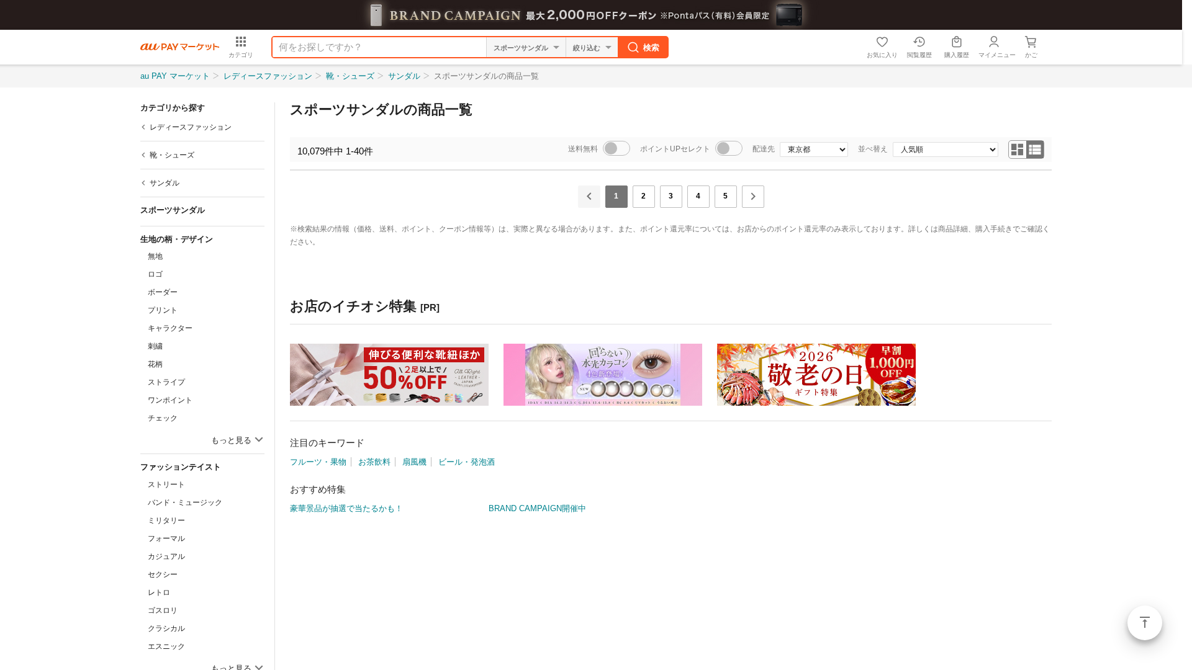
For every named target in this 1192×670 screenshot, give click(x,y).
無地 (155, 256)
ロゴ (155, 274)
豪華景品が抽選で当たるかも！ (346, 508)
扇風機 (414, 462)
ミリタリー (166, 520)
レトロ (159, 592)
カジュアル (166, 556)
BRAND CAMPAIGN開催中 (537, 508)
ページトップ (1144, 622)
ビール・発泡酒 (466, 462)
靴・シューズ (350, 76)
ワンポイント (170, 400)
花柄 (155, 364)
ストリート (166, 484)
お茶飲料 (374, 462)
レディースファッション (268, 76)
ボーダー (163, 292)
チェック (163, 418)
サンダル (404, 76)
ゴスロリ (163, 610)
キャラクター (170, 328)
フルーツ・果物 (318, 462)
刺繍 (155, 346)
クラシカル (166, 628)
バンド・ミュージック (185, 502)
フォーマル (166, 538)
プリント (163, 310)
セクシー (163, 574)
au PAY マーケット (175, 76)
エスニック (166, 646)
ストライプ (166, 382)
